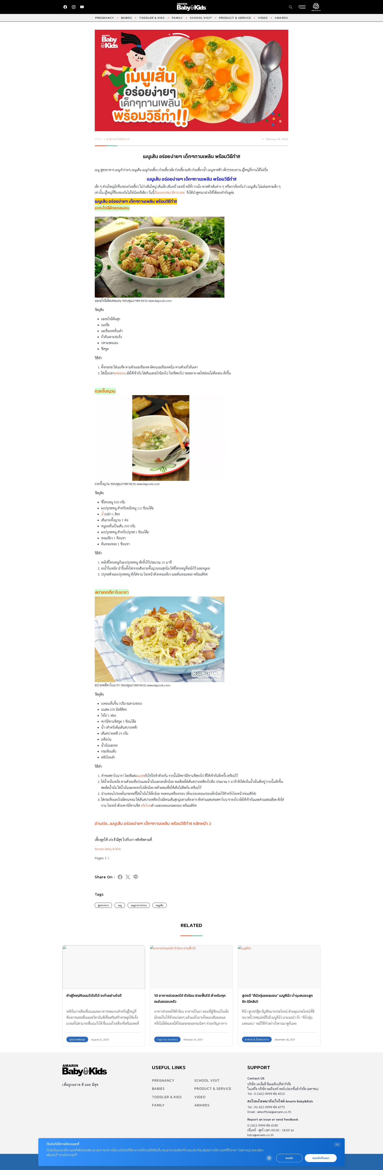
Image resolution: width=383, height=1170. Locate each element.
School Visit (201, 17)
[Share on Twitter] (127, 877)
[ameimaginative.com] (316, 6)
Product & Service (235, 17)
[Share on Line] (135, 877)
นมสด (141, 775)
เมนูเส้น (159, 905)
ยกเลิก (289, 1158)
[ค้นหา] (290, 7)
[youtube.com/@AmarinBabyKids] (82, 7)
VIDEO (263, 17)
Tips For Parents (167, 1039)
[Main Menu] (301, 7)
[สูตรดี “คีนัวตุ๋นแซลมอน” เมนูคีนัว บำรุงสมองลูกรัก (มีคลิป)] (279, 967)
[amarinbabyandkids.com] (191, 7)
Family (177, 17)
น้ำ (103, 514)
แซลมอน (120, 373)
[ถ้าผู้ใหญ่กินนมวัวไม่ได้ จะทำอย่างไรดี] (103, 967)
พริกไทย (146, 805)
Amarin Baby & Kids (108, 849)
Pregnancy (104, 17)
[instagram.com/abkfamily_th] (74, 7)
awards (281, 17)
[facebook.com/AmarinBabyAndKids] (65, 7)
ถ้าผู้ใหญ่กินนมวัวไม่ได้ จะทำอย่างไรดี (93, 995)
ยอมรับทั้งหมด (320, 1158)
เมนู (120, 905)
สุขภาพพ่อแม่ (77, 1039)
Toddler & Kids (152, 17)
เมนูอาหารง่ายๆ (139, 905)
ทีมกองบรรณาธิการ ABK (169, 192)
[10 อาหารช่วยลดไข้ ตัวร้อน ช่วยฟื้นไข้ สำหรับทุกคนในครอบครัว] (191, 967)
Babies (126, 17)
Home (98, 139)
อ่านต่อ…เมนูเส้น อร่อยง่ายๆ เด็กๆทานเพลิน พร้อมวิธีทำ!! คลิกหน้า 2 (153, 823)
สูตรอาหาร (103, 905)
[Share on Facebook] (120, 877)
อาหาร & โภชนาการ (118, 139)
